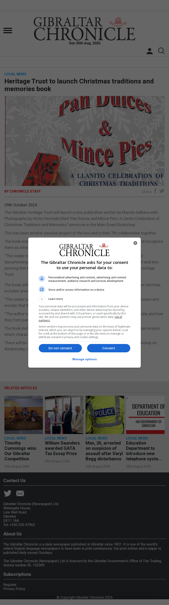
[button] (84, 299)
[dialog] (84, 303)
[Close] (135, 243)
